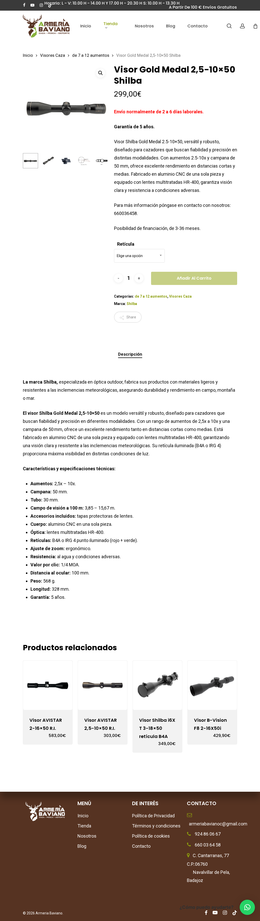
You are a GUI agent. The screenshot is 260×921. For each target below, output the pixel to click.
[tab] (130, 354)
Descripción (130, 354)
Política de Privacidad (153, 815)
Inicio (28, 55)
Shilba (132, 304)
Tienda (84, 825)
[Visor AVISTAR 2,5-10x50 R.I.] (102, 685)
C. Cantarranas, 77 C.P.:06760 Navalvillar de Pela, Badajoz (208, 868)
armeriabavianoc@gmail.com (212, 823)
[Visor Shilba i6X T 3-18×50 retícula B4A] (157, 685)
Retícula (125, 244)
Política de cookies (151, 836)
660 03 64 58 (207, 844)
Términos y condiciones (156, 825)
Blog (81, 846)
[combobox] (139, 256)
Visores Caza (52, 55)
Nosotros (86, 836)
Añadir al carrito (194, 278)
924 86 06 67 (207, 834)
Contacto (141, 846)
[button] (100, 73)
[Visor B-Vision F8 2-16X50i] (212, 685)
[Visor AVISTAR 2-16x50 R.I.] (47, 685)
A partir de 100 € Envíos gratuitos (203, 7)
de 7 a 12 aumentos (90, 55)
